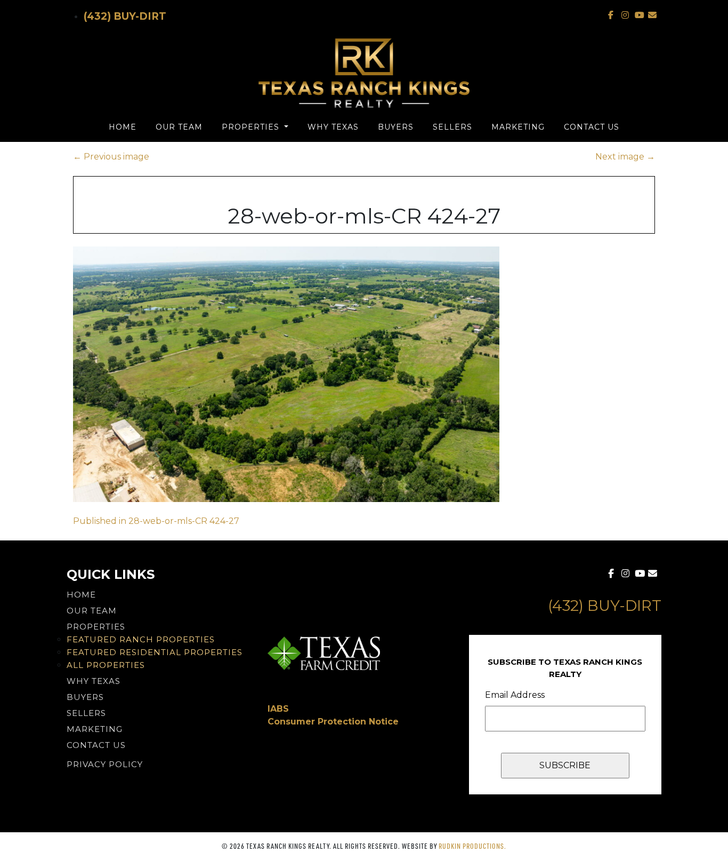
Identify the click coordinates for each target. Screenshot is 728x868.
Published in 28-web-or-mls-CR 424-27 (156, 521)
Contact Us (591, 127)
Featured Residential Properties (154, 652)
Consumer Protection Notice (333, 721)
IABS (278, 709)
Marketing (518, 127)
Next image (625, 157)
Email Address (515, 695)
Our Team (179, 127)
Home (122, 127)
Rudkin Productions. (472, 845)
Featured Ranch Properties (141, 639)
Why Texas (333, 127)
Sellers (452, 127)
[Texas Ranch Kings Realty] (364, 73)
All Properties (106, 665)
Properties (252, 127)
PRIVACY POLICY (105, 764)
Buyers (396, 127)
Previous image (111, 157)
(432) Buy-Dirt (125, 16)
